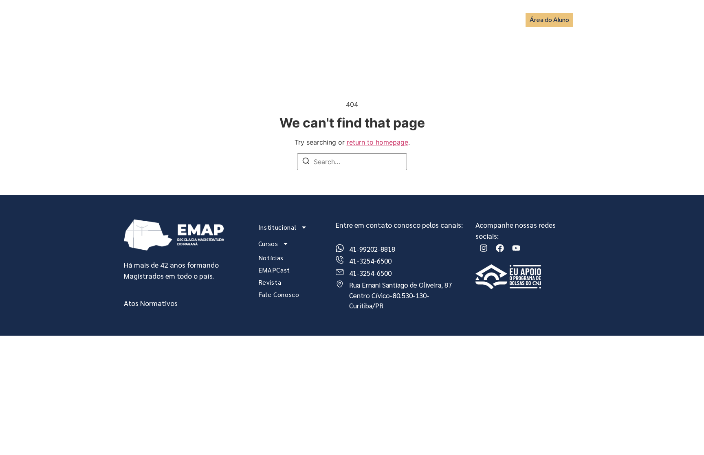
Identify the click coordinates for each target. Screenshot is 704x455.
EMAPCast (408, 19)
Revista (446, 19)
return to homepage (377, 142)
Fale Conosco (489, 19)
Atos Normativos (151, 303)
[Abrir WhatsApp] (683, 434)
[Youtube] (516, 248)
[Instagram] (483, 248)
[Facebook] (500, 248)
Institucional (273, 19)
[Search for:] (352, 161)
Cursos (324, 19)
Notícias (368, 19)
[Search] (306, 162)
